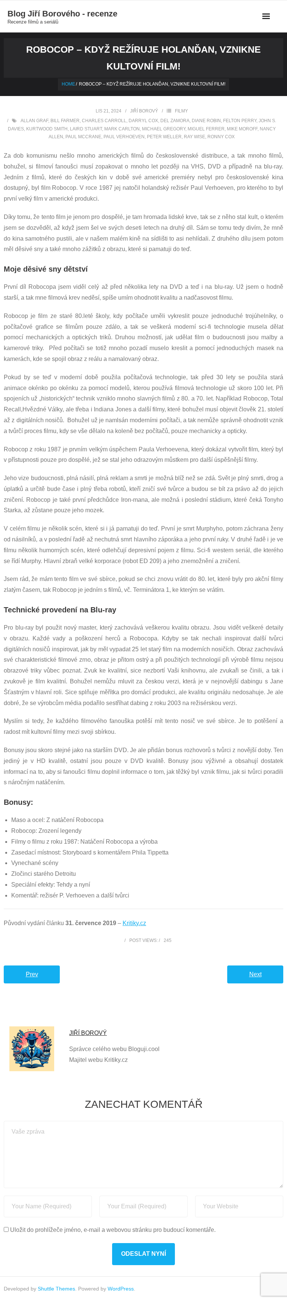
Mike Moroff (242, 129)
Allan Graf (34, 120)
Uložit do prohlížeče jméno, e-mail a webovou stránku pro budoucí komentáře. (113, 1230)
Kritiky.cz (134, 923)
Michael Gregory (163, 129)
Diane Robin (206, 120)
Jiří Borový (144, 111)
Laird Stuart (86, 129)
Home (68, 84)
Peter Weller (164, 136)
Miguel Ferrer (206, 129)
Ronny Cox (221, 136)
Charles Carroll (104, 120)
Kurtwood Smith (47, 129)
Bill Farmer (65, 120)
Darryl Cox (143, 120)
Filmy (181, 111)
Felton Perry (239, 120)
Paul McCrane (83, 136)
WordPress (121, 1289)
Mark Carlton (122, 129)
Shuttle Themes (56, 1289)
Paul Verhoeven (124, 136)
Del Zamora (174, 120)
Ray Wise (194, 136)
